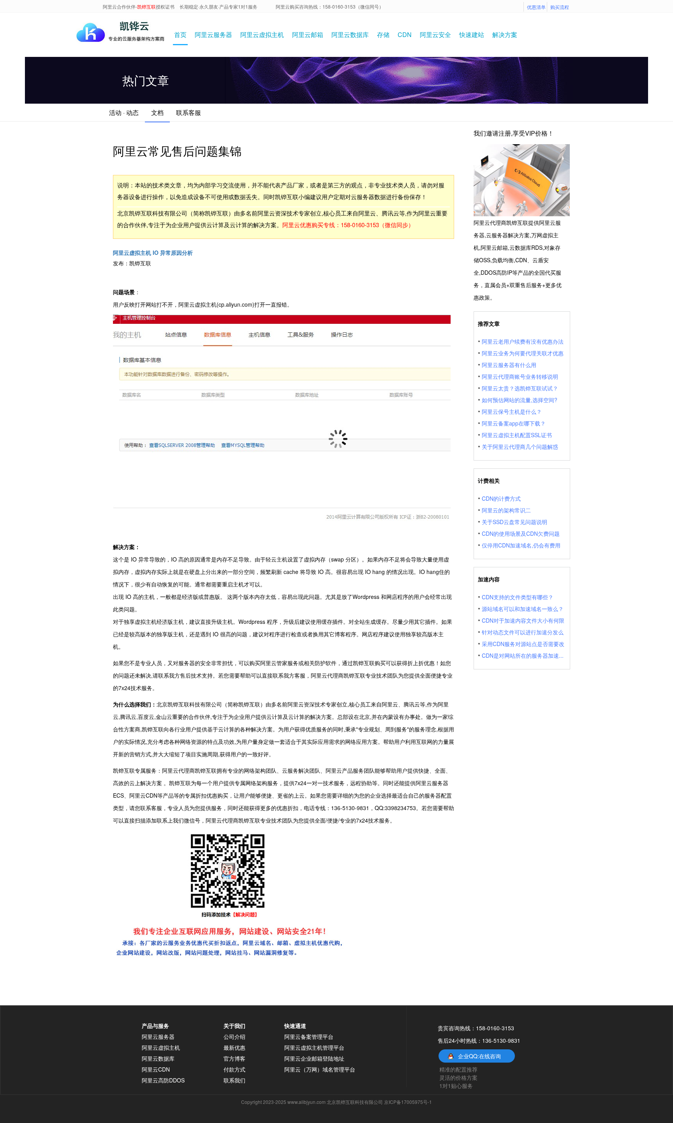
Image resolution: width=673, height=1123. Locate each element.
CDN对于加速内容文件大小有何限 (523, 620)
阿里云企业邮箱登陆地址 (314, 1058)
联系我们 (234, 1080)
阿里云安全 (435, 34)
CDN (405, 34)
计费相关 (489, 480)
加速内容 (489, 579)
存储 (383, 34)
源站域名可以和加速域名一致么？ (523, 609)
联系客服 (188, 112)
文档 (157, 112)
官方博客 (234, 1058)
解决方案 (504, 34)
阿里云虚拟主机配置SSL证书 (517, 435)
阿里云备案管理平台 (308, 1036)
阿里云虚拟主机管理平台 (314, 1047)
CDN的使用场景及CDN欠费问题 (521, 533)
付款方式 (234, 1069)
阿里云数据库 (350, 34)
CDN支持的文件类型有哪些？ (517, 597)
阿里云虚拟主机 (262, 34)
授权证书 (165, 6)
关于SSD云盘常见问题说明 (514, 522)
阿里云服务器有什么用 (509, 365)
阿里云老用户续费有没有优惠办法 (523, 341)
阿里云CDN (156, 1069)
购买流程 (559, 7)
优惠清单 (536, 7)
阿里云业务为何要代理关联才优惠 (523, 353)
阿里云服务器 (213, 34)
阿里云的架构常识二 (506, 510)
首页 (180, 34)
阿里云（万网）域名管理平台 (319, 1069)
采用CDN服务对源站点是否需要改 (523, 644)
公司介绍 (234, 1036)
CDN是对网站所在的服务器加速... (523, 655)
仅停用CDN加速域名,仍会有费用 (521, 545)
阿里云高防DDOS (163, 1080)
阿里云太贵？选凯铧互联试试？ (520, 388)
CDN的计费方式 (501, 498)
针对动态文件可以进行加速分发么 (523, 632)
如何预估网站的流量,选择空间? (519, 400)
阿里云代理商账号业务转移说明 (520, 376)
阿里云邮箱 (307, 34)
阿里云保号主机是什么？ (512, 411)
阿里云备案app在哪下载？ (514, 423)
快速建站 (471, 34)
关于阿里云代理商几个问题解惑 (520, 446)
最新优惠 (234, 1047)
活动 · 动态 (124, 112)
